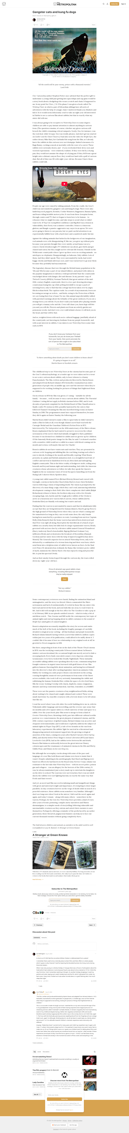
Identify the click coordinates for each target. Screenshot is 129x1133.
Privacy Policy (77, 1105)
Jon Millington (41, 19)
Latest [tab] (39, 1052)
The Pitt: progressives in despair (46, 1070)
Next (91, 925)
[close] (81, 1073)
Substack (55, 1129)
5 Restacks (53, 912)
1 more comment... (38, 1043)
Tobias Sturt (36, 837)
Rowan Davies (43, 1063)
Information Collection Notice (64, 1105)
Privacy (65, 1120)
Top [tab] (35, 1052)
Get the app (73, 1125)
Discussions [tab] (46, 1052)
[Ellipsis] (95, 953)
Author (38, 955)
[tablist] (40, 937)
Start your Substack (60, 1125)
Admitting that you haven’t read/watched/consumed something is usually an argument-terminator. (56, 1060)
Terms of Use (73, 1103)
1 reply (40, 986)
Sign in (123, 4)
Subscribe (114, 4)
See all (36, 1094)
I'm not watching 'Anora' (42, 1057)
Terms (69, 1120)
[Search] (103, 4)
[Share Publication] (107, 4)
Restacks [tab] (44, 937)
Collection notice (77, 1120)
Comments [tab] (37, 937)
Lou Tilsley (39, 992)
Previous (39, 925)
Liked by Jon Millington (43, 994)
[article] (64, 1061)
